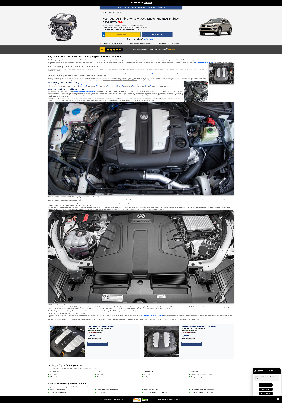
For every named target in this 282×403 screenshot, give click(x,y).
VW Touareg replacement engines (152, 315)
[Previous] (129, 48)
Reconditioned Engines (138, 7)
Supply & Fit (265, 385)
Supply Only (265, 389)
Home (119, 7)
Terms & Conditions (163, 399)
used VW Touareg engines (149, 73)
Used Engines (151, 7)
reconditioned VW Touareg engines (84, 91)
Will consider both (265, 393)
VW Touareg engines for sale (204, 62)
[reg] (121, 35)
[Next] (179, 48)
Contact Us (161, 7)
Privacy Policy (172, 399)
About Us (126, 7)
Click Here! (149, 39)
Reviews (178, 399)
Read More (171, 49)
